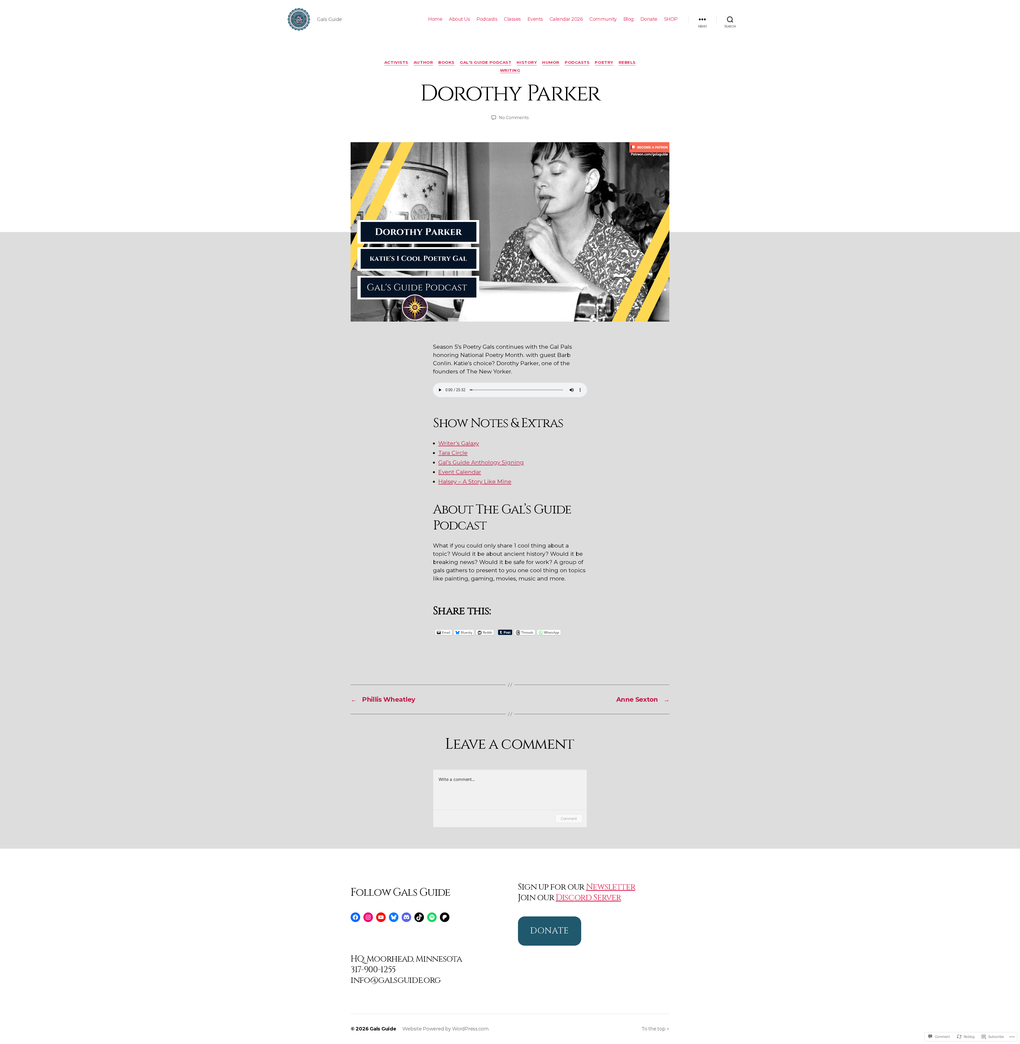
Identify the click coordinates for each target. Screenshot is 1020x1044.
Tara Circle (453, 452)
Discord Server (588, 897)
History (527, 62)
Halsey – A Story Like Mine (474, 481)
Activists (396, 62)
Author (423, 62)
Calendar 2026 (566, 19)
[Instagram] (368, 917)
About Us (459, 19)
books (446, 62)
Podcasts (487, 19)
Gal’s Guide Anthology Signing (481, 462)
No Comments (514, 117)
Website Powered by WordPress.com (445, 1029)
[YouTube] (381, 917)
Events (535, 19)
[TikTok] (419, 917)
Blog (628, 19)
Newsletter (610, 887)
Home (435, 19)
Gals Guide (383, 1029)
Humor (550, 62)
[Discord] (406, 917)
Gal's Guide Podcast (485, 62)
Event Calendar (459, 472)
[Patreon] (444, 917)
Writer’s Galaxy (458, 443)
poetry (604, 62)
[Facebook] (355, 917)
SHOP (671, 19)
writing (510, 70)
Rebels (627, 62)
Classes (512, 19)
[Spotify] (432, 917)
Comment (569, 818)
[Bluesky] (393, 917)
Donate (648, 19)
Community (603, 19)
